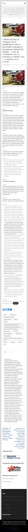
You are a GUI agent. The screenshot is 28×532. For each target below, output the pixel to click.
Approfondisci (14, 529)
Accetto (14, 526)
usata (20, 342)
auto (5, 314)
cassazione (12, 314)
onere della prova (8, 333)
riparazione (18, 333)
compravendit (7, 319)
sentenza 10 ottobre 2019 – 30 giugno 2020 (12, 339)
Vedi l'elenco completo (8, 478)
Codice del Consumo (8, 317)
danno (15, 319)
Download (16, 303)
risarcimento (7, 336)
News (23, 64)
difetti (5, 321)
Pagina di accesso (6, 481)
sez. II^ (5, 342)
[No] (26, 526)
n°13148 (15, 331)
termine (13, 342)
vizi (5, 344)
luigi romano (7, 331)
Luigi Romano (6, 64)
